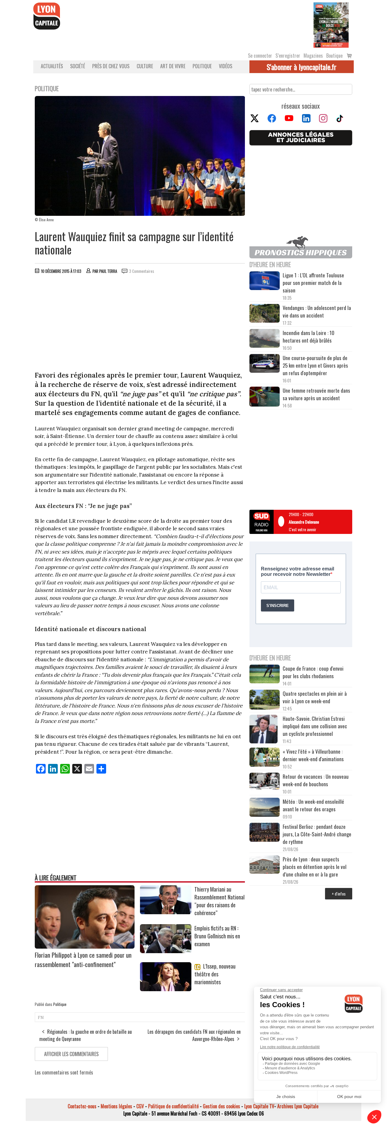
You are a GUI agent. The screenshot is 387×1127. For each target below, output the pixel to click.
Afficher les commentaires (71, 1054)
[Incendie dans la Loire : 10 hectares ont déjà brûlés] (264, 339)
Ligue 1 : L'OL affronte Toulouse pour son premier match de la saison (313, 282)
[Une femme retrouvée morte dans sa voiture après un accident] (264, 397)
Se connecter (260, 55)
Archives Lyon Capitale (297, 1106)
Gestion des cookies (221, 1106)
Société (77, 66)
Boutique (334, 55)
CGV (140, 1106)
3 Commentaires (141, 271)
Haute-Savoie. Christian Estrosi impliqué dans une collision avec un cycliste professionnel (315, 726)
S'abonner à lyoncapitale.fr (302, 66)
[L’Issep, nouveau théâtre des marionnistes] (165, 989)
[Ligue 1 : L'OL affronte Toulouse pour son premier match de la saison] (264, 281)
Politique (202, 66)
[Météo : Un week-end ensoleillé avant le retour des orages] (264, 808)
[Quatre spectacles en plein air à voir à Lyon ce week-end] (264, 700)
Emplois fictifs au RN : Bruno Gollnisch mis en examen (217, 936)
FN (41, 1017)
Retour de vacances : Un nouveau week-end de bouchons (316, 780)
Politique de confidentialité (173, 1106)
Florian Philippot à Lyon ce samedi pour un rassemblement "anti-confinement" (83, 959)
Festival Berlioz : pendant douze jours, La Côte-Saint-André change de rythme (317, 834)
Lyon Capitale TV (259, 1106)
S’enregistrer (287, 55)
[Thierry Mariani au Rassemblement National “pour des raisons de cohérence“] (165, 912)
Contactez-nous (82, 1106)
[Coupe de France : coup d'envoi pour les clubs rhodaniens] (264, 675)
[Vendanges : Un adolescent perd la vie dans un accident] (264, 314)
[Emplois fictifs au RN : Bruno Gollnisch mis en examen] (165, 951)
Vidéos (225, 66)
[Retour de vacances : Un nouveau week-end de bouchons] (264, 782)
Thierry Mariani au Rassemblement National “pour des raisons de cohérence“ (219, 901)
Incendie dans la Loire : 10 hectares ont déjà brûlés (308, 336)
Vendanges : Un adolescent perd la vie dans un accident (317, 311)
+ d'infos (339, 893)
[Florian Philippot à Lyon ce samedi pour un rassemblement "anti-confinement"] (85, 946)
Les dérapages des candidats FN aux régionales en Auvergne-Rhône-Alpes (194, 1035)
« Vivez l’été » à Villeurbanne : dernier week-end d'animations (313, 755)
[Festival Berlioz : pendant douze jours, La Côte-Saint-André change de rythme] (264, 833)
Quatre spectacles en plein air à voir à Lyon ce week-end (315, 697)
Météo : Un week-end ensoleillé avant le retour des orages (313, 805)
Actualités (52, 66)
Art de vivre (172, 66)
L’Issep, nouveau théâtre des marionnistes (215, 974)
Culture (145, 66)
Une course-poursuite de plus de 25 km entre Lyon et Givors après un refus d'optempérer (315, 365)
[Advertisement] (140, 324)
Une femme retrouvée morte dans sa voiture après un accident (316, 394)
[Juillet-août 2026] (331, 24)
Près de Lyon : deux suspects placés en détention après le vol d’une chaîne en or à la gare (314, 866)
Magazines (313, 55)
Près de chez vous (110, 66)
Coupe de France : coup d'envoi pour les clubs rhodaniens (313, 672)
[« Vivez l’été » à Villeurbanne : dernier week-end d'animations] (264, 758)
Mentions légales (116, 1106)
